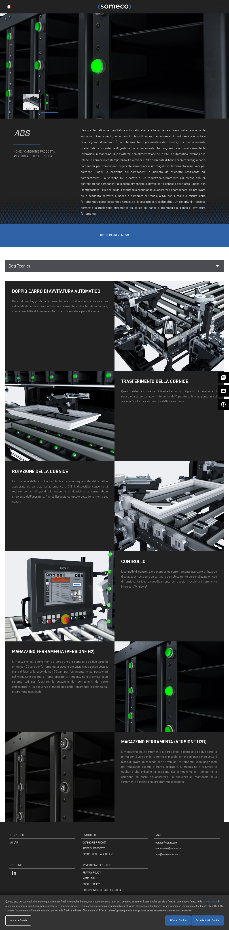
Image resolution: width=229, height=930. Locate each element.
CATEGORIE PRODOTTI (95, 842)
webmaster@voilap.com (168, 848)
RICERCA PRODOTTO (94, 848)
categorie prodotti (38, 151)
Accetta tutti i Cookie (207, 920)
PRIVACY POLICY (92, 872)
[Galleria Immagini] (32, 109)
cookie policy (210, 901)
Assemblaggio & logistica (32, 156)
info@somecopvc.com (167, 854)
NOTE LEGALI (90, 878)
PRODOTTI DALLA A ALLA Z (97, 854)
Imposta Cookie (18, 920)
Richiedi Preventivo (114, 235)
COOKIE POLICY (91, 884)
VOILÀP (14, 842)
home (17, 151)
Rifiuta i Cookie (178, 920)
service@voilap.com (166, 842)
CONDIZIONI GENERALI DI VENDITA (102, 890)
